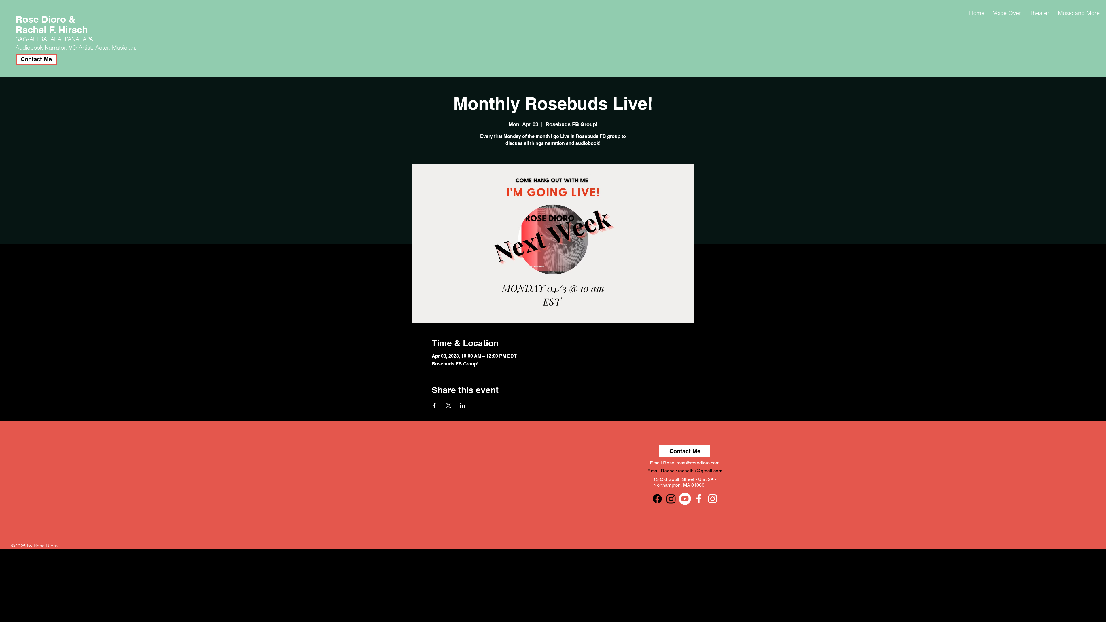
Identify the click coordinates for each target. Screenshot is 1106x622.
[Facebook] (657, 499)
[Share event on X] (448, 405)
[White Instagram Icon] (713, 499)
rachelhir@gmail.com (700, 470)
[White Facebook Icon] (699, 499)
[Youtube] (685, 499)
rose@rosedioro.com (697, 463)
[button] (1007, 12)
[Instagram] (671, 499)
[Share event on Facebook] (434, 405)
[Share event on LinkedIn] (462, 405)
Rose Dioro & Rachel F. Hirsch (52, 24)
